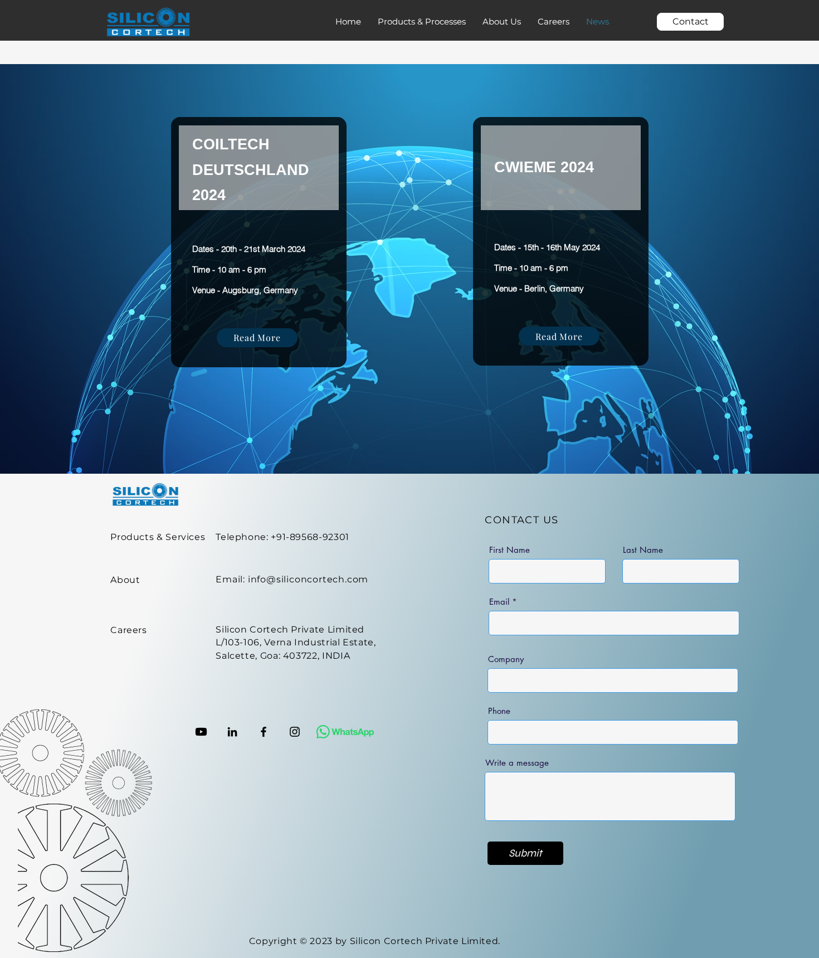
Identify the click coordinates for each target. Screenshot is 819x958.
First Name (509, 550)
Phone (499, 711)
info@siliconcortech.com (308, 579)
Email (499, 601)
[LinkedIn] (232, 731)
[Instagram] (294, 731)
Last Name (643, 550)
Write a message (517, 762)
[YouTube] (201, 731)
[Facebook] (263, 731)
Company (506, 659)
